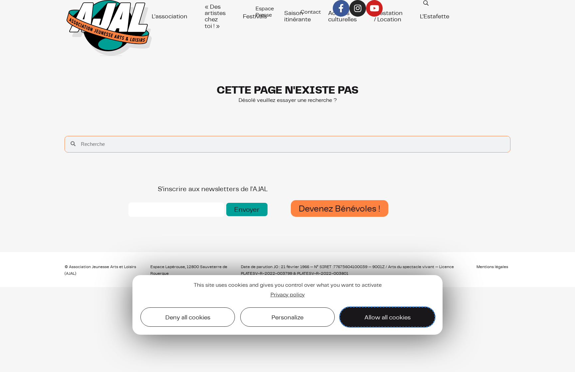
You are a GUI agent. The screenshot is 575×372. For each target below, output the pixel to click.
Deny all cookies (187, 317)
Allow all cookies (387, 317)
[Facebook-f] (341, 8)
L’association (169, 16)
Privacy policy (288, 294)
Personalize (287, 317)
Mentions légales (492, 266)
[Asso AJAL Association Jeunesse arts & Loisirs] (109, 30)
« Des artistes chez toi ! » (215, 16)
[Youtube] (374, 8)
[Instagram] (357, 8)
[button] (247, 209)
